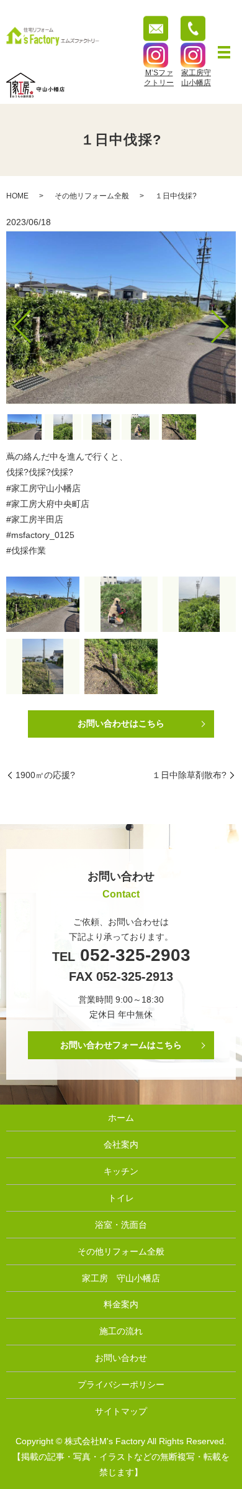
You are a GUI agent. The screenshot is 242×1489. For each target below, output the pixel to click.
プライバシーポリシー (121, 1384)
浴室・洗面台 (121, 1225)
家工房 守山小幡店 (121, 1278)
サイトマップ (121, 1411)
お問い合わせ (121, 1358)
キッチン (121, 1171)
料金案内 (121, 1304)
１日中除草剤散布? (189, 775)
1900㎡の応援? (45, 775)
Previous (11, 322)
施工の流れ (121, 1331)
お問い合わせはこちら (121, 723)
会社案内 (121, 1144)
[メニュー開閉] (224, 52)
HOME (17, 196)
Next (230, 322)
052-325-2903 (132, 955)
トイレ (121, 1198)
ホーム (121, 1118)
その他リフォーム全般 (92, 196)
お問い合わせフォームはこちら (121, 1045)
